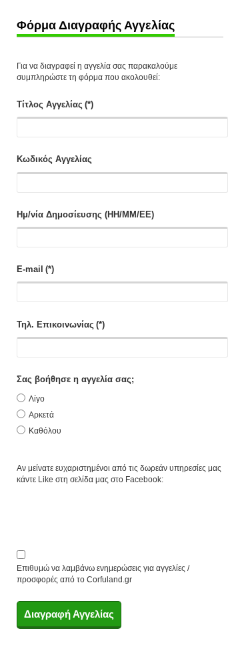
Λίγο (37, 399)
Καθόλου (45, 431)
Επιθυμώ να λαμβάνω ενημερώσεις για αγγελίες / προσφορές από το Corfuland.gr (103, 569)
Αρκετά (41, 415)
